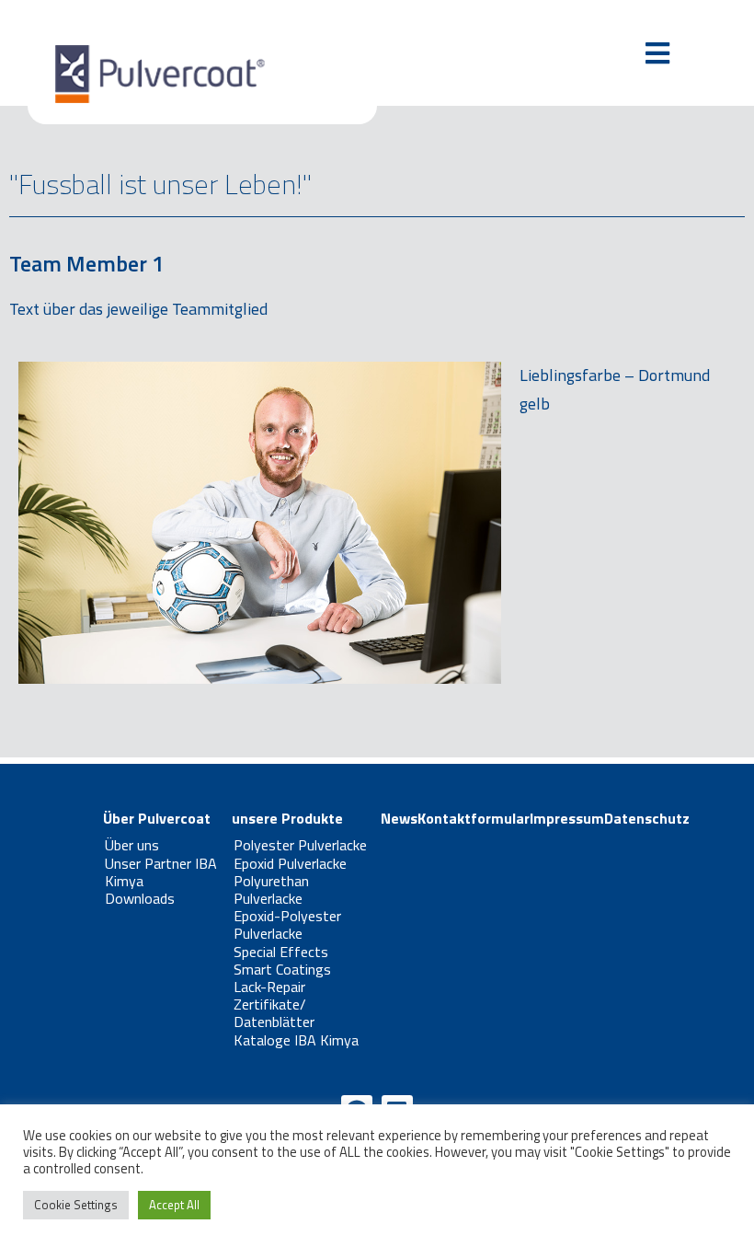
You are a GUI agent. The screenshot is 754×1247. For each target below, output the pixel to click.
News (399, 818)
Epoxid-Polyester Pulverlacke (287, 924)
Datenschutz (647, 818)
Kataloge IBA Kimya (296, 1040)
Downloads (140, 898)
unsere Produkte (287, 818)
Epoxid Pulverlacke (290, 863)
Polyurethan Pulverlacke (271, 889)
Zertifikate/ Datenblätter (274, 1013)
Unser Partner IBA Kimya (161, 872)
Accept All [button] (174, 1204)
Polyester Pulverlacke (300, 845)
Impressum (567, 818)
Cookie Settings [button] (76, 1204)
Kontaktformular (473, 818)
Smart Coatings (282, 969)
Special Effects (281, 952)
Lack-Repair (269, 987)
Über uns (132, 845)
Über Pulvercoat (157, 818)
